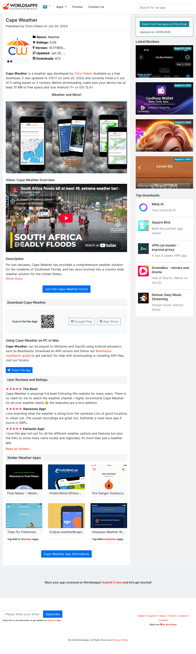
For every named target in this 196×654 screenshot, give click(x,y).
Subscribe (53, 614)
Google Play (83, 321)
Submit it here (112, 582)
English (141, 615)
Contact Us (96, 7)
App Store (110, 321)
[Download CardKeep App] (164, 98)
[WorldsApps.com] (21, 6)
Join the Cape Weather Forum (66, 289)
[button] (46, 6)
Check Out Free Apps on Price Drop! (164, 24)
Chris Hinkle (83, 73)
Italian (162, 615)
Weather (26, 539)
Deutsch (183, 615)
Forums (77, 7)
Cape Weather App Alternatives (66, 554)
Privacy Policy (120, 639)
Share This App (21, 370)
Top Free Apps (54, 620)
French (172, 615)
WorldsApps (171, 624)
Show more (14, 278)
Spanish (152, 615)
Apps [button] (60, 7)
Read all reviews (17, 449)
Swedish (163, 620)
